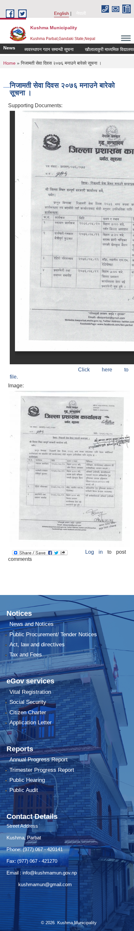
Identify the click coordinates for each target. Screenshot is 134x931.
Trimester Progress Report (41, 770)
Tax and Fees (25, 655)
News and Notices (31, 624)
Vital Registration (30, 692)
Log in (94, 552)
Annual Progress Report (38, 759)
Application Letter (30, 722)
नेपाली (81, 13)
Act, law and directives (37, 644)
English (61, 13)
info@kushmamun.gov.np (49, 872)
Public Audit (23, 790)
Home (9, 63)
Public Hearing (27, 780)
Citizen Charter (27, 712)
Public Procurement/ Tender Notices (53, 634)
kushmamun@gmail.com (39, 884)
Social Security (27, 702)
